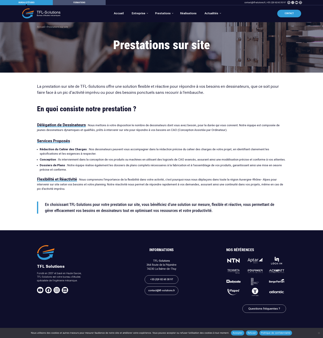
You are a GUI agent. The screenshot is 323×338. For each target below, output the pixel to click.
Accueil (41, 27)
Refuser (252, 332)
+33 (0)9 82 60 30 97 (276, 2)
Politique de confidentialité (275, 332)
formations (79, 2)
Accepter (238, 332)
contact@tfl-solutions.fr (254, 2)
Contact (289, 13)
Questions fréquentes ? (264, 308)
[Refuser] (318, 333)
